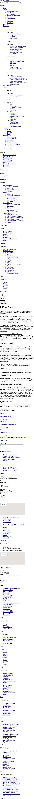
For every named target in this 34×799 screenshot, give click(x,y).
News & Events (7, 85)
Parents (5, 192)
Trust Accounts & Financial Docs (18, 79)
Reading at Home (7, 679)
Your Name (3, 571)
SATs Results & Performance (17, 78)
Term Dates (13, 35)
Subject (2, 574)
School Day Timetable (16, 33)
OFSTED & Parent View (16, 76)
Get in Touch (6, 176)
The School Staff (11, 18)
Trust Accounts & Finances (10, 781)
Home (5, 8)
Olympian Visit (4, 432)
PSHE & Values (14, 122)
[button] (17, 5)
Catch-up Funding (14, 84)
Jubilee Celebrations (5, 416)
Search (2, 2)
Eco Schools (6, 165)
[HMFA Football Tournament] (3, 421)
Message (2, 580)
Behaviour (12, 66)
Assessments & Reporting (16, 47)
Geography (13, 110)
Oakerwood (3, 440)
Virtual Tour (6, 166)
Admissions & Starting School (18, 46)
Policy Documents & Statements (18, 82)
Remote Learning (11, 137)
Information (6, 26)
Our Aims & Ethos (8, 156)
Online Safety (13, 64)
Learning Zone (7, 135)
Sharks (8, 134)
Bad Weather (13, 38)
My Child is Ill (13, 53)
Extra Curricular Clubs (16, 52)
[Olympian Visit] (1, 429)
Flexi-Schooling (11, 14)
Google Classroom (11, 138)
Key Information (7, 185)
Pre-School (6, 24)
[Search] (20, 2)
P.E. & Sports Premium (16, 81)
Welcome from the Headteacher (11, 588)
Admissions (10, 194)
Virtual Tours (10, 23)
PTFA (8, 20)
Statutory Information (8, 213)
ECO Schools (6, 598)
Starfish (9, 129)
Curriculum (6, 87)
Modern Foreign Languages (17, 116)
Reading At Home (11, 142)
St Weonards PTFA (8, 597)
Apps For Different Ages (13, 144)
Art (11, 104)
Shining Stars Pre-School (13, 15)
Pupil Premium (14, 67)
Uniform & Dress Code (16, 49)
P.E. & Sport (13, 119)
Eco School (10, 21)
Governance (10, 17)
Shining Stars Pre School (9, 163)
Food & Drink (13, 36)
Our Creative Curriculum (16, 95)
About (5, 9)
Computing (13, 106)
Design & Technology (15, 107)
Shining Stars (6, 593)
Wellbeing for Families (16, 69)
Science (12, 125)
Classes (5, 128)
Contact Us (3, 301)
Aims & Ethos (10, 12)
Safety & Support (7, 203)
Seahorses (9, 132)
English (12, 108)
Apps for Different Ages (9, 681)
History (12, 113)
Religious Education (15, 123)
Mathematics (13, 114)
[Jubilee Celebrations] (3, 413)
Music (11, 117)
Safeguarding (13, 63)
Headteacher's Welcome (13, 11)
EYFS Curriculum (14, 96)
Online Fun (10, 141)
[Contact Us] (2, 300)
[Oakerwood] (13, 437)
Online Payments (14, 50)
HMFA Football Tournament (8, 424)
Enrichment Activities (15, 126)
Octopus (9, 131)
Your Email (3, 572)
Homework (10, 145)
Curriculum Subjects (8, 252)
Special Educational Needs (17, 61)
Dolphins (5, 286)
